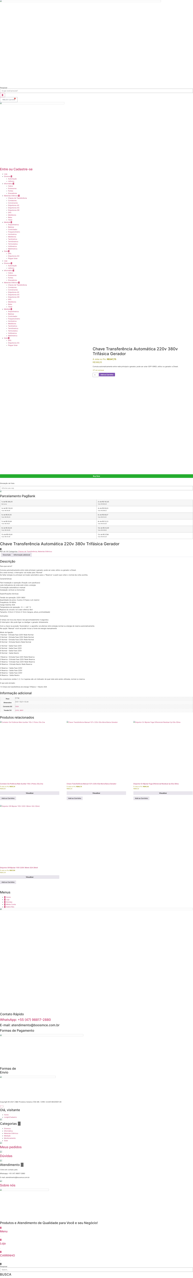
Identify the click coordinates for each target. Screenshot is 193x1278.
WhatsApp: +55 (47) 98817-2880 (25, 1020)
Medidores (12, 215)
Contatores (12, 200)
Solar (6, 251)
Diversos (7, 176)
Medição (7, 222)
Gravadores (12, 193)
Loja (5, 174)
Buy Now (96, 476)
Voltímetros (12, 246)
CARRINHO (7, 1255)
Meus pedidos (11, 1147)
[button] (96, 549)
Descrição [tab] (7, 555)
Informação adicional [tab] (22, 555)
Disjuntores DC (14, 208)
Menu (4, 1231)
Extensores (12, 188)
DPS (9, 213)
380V (21, 710)
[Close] (1, 1106)
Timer (10, 220)
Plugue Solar (13, 258)
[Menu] (1, 1228)
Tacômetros (12, 239)
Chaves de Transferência (17, 198)
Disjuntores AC (13, 205)
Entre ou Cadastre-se (16, 169)
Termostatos (13, 244)
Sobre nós (7, 1185)
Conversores (13, 203)
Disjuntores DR (13, 210)
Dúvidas (6, 1156)
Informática (8, 184)
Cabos (10, 186)
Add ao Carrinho (107, 375)
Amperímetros (13, 225)
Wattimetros (12, 249)
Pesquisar (3, 87)
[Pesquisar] (2, 95)
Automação (12, 179)
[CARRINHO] (1, 1252)
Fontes (10, 191)
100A (17, 706)
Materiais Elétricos (11, 196)
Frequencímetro (14, 232)
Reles (10, 217)
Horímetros (12, 234)
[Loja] (1, 1240)
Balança (11, 227)
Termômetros (13, 241)
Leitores (11, 181)
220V (17, 710)
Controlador (12, 229)
